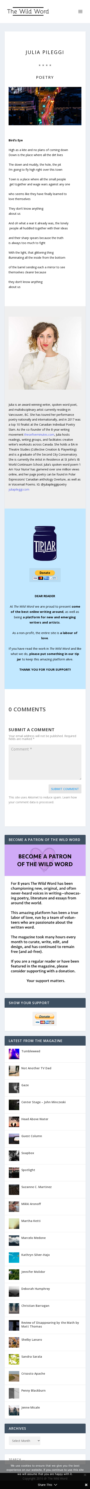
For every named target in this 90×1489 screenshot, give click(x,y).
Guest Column (31, 1136)
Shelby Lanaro (31, 1340)
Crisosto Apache (33, 1373)
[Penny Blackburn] (14, 1393)
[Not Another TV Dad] (14, 1071)
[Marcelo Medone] (14, 1240)
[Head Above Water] (14, 1122)
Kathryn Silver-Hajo (35, 1255)
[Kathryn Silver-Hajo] (14, 1257)
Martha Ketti (31, 1221)
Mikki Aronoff (31, 1204)
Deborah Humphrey (35, 1289)
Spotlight (28, 1170)
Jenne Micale (30, 1407)
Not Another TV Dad (36, 1068)
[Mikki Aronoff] (14, 1206)
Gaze (25, 1085)
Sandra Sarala (31, 1357)
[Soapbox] (14, 1156)
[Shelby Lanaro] (14, 1342)
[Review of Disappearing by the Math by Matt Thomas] (14, 1325)
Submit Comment (65, 789)
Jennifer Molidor (33, 1272)
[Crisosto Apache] (14, 1376)
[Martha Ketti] (14, 1223)
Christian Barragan (35, 1306)
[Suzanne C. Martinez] (14, 1189)
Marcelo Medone (33, 1238)
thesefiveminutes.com (39, 434)
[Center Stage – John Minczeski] (14, 1105)
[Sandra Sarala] (14, 1359)
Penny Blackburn (33, 1390)
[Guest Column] (14, 1139)
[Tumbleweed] (14, 1054)
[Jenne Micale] (14, 1410)
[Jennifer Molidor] (14, 1274)
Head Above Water (34, 1119)
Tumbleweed (30, 1051)
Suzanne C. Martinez (36, 1187)
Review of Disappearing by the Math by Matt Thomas (50, 1324)
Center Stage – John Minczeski (43, 1102)
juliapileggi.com (19, 489)
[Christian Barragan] (14, 1308)
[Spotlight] (14, 1172)
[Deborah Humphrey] (14, 1291)
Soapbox (27, 1153)
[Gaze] (14, 1088)
